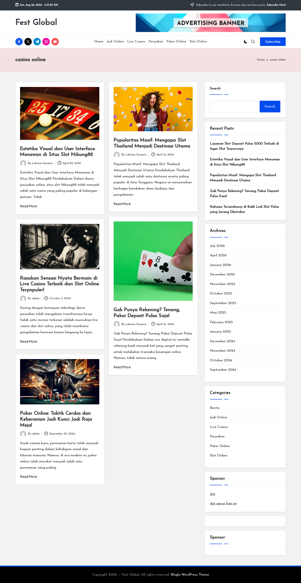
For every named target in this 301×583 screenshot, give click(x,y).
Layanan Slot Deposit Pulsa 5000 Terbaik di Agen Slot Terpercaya (244, 146)
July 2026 (217, 246)
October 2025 (221, 293)
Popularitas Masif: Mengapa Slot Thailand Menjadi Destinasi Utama (243, 177)
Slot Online (218, 455)
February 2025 (221, 322)
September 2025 (223, 303)
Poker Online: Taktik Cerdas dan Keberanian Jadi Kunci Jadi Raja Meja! (56, 419)
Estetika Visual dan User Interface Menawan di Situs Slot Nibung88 (245, 162)
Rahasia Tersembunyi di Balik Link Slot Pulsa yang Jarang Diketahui (244, 209)
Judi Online (218, 417)
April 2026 (218, 255)
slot (212, 494)
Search (215, 88)
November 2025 (222, 284)
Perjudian (217, 436)
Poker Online (220, 446)
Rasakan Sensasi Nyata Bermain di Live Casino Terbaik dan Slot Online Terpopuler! (59, 284)
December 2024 (222, 341)
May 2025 (218, 312)
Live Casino (219, 427)
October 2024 (221, 360)
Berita (215, 408)
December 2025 (222, 274)
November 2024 (222, 351)
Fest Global (36, 23)
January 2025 (220, 331)
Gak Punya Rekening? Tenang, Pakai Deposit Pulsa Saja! (244, 193)
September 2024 (223, 370)
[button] (273, 41)
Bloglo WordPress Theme (190, 574)
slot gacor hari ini (223, 503)
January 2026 (220, 265)
